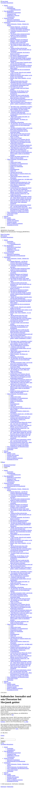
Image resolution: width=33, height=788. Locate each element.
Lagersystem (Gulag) (12, 213)
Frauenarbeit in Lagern (16, 165)
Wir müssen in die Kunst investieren (19, 55)
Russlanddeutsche (14, 169)
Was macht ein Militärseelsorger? (18, 56)
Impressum (3, 786)
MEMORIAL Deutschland (14, 12)
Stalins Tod (13, 170)
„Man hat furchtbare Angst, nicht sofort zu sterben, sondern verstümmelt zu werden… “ (21, 104)
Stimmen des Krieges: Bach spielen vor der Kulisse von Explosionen (21, 76)
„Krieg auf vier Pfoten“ (16, 138)
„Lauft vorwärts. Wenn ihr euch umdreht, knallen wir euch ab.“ (20, 73)
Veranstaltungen (11, 8)
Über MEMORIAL (9, 11)
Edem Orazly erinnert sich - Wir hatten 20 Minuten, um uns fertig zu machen (20, 191)
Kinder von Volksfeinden (16, 166)
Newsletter (7, 234)
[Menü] (3, 462)
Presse (2, 234)
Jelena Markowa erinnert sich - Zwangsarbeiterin (18, 185)
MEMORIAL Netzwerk (13, 15)
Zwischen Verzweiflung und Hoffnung (20, 29)
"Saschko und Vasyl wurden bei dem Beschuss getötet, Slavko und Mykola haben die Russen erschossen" (19, 97)
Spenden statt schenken (13, 220)
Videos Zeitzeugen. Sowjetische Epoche (17, 159)
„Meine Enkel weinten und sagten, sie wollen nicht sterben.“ (19, 117)
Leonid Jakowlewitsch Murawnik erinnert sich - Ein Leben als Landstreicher (20, 188)
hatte (17, 728)
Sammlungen (7, 22)
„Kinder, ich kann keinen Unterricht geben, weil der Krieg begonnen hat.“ (21, 63)
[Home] (4, 1)
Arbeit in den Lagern (15, 162)
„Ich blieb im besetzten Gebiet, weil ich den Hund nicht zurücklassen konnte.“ (21, 128)
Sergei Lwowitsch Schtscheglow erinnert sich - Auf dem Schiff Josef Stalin (20, 205)
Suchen (3, 741)
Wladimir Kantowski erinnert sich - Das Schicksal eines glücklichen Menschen (20, 182)
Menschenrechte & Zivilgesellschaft (16, 21)
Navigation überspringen (7, 2)
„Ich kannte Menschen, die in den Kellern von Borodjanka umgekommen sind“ (20, 84)
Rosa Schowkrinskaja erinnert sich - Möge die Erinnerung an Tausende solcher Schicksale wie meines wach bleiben (21, 209)
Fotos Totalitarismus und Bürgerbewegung (18, 212)
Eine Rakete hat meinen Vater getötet (19, 44)
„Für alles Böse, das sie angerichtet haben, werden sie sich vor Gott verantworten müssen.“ (21, 125)
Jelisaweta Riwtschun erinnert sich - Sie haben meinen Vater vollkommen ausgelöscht (20, 202)
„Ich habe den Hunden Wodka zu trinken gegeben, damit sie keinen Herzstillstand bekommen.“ (20, 59)
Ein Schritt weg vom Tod (16, 86)
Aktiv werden (7, 217)
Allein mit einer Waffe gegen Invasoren (20, 133)
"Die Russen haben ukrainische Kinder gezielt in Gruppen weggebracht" (20, 34)
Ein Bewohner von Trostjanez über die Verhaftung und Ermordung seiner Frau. (20, 140)
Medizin (12, 168)
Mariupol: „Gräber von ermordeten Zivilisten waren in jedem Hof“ (19, 41)
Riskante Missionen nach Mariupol (19, 39)
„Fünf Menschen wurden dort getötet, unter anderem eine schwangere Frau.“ (21, 148)
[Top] (2, 743)
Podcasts (6, 216)
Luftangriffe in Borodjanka (17, 122)
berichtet (3, 721)
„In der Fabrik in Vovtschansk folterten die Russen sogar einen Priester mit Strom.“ (21, 145)
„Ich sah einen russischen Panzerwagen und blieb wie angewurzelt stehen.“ (21, 100)
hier (13, 714)
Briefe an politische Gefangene (15, 223)
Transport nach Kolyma (16, 172)
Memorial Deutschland (9, 464)
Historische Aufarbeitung (13, 19)
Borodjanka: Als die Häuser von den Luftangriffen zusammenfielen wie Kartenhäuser (19, 92)
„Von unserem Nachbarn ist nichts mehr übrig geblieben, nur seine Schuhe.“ (20, 108)
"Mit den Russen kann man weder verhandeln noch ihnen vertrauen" (18, 81)
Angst (11, 160)
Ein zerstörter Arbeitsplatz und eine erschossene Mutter (19, 131)
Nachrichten (10, 7)
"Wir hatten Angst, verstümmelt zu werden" (21, 106)
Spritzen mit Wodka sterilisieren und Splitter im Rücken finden (19, 157)
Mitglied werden (11, 219)
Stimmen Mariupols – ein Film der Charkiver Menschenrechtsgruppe (19, 27)
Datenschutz (10, 786)
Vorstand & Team (11, 14)
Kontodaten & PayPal (12, 225)
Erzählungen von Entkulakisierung (19, 163)
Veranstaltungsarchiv (15, 9)
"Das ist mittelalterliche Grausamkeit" (19, 111)
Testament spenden (12, 222)
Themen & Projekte (9, 18)
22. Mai (26, 721)
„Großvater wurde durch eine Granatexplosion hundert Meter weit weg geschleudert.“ (20, 114)
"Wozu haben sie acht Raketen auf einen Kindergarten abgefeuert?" (20, 143)
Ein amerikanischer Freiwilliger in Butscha (21, 65)
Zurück (2, 735)
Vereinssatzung (11, 16)
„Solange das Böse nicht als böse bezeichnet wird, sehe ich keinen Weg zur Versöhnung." (20, 50)
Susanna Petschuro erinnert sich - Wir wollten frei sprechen (19, 194)
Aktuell (6, 5)
